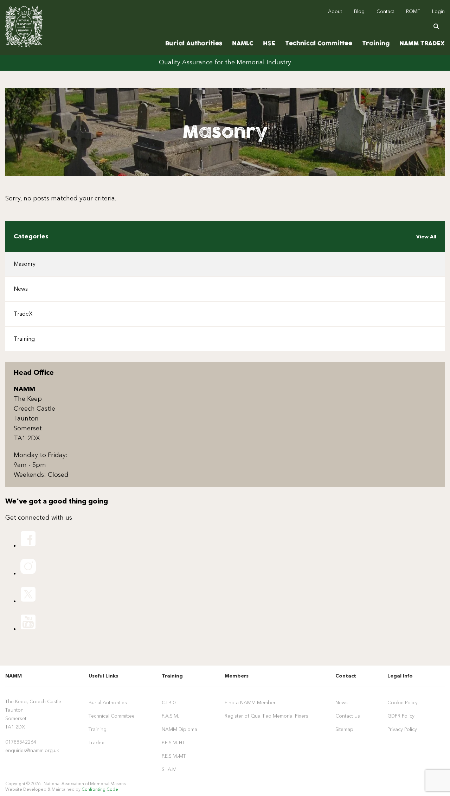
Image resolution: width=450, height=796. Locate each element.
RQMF (413, 11)
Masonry (25, 264)
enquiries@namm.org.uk (32, 750)
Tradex (96, 742)
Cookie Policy (402, 702)
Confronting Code (100, 790)
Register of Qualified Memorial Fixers (266, 716)
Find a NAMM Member (250, 702)
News (21, 289)
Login (438, 11)
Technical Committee (318, 43)
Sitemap (344, 729)
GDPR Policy (400, 716)
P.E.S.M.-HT (173, 742)
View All (426, 237)
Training (376, 43)
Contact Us (347, 716)
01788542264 (20, 742)
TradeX (23, 314)
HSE (269, 43)
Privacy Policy (402, 729)
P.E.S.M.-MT (174, 756)
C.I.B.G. (170, 702)
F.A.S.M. (170, 716)
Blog (359, 11)
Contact (385, 11)
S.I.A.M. (170, 769)
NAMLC (242, 43)
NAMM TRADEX (422, 43)
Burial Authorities (193, 43)
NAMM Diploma (179, 729)
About (335, 11)
